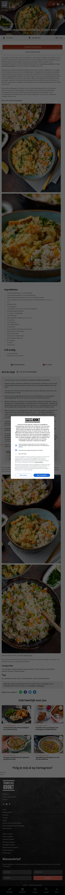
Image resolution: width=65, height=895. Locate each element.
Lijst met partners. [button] (39, 462)
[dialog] (32, 447)
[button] (32, 454)
